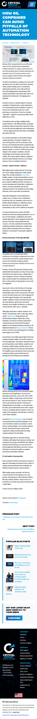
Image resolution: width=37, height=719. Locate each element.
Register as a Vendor (26, 659)
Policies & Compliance (26, 674)
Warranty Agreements (26, 656)
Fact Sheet (23, 640)
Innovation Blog (15, 43)
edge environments (22, 328)
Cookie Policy (16, 712)
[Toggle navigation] (31, 4)
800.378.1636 (6, 670)
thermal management (16, 419)
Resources (5, 43)
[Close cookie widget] (34, 701)
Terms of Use (24, 671)
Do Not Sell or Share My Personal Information (15, 715)
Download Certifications (27, 677)
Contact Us (23, 634)
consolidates (26, 175)
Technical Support (25, 653)
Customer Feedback (25, 643)
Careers (22, 637)
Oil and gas (25, 43)
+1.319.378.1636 (6, 673)
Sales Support (24, 650)
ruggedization (11, 316)
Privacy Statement (25, 666)
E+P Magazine (22, 498)
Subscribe (14, 618)
